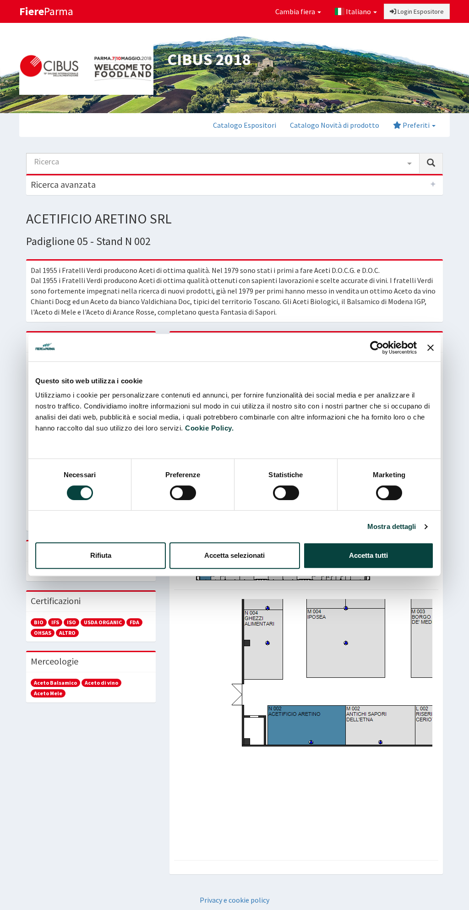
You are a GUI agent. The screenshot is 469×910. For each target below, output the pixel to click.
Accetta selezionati (234, 555)
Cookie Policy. (209, 428)
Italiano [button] (358, 11)
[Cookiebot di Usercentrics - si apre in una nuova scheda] (377, 347)
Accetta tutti (368, 555)
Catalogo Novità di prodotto (334, 125)
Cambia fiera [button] (295, 11)
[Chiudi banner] (430, 347)
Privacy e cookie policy (234, 900)
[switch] (183, 492)
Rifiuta (100, 555)
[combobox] (223, 163)
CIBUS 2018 (209, 59)
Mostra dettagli (391, 526)
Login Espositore (420, 11)
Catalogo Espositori (244, 125)
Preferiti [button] (416, 125)
